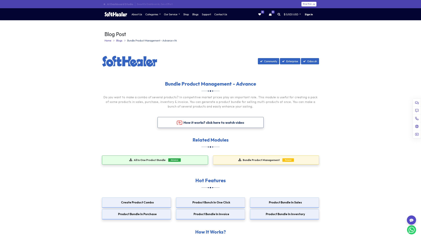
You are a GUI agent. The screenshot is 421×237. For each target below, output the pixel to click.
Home (108, 40)
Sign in (309, 14)
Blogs (119, 40)
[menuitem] (136, 14)
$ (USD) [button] (291, 14)
